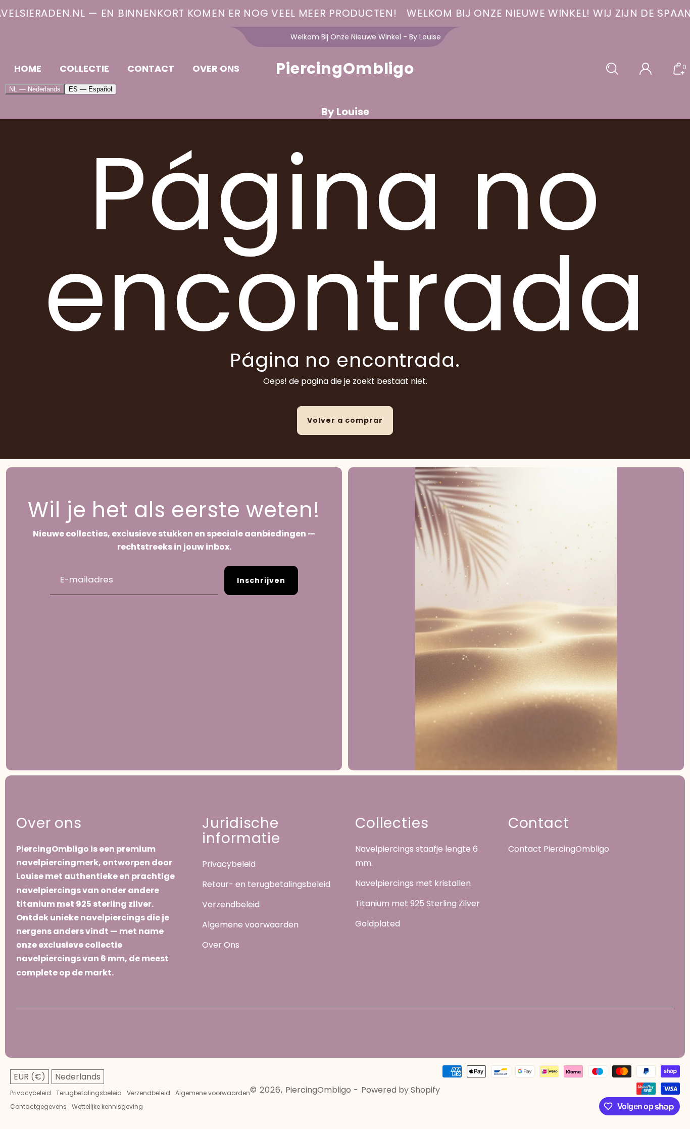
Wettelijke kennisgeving (107, 1107)
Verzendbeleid (231, 904)
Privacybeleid (229, 864)
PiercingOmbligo (318, 1090)
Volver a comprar (345, 420)
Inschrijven (261, 580)
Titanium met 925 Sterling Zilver (417, 903)
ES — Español (90, 89)
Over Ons (220, 945)
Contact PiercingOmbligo (558, 849)
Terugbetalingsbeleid (89, 1093)
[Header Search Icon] (612, 69)
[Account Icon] (645, 69)
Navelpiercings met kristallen (413, 883)
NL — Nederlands (35, 89)
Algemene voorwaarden (250, 924)
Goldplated (377, 923)
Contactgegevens (38, 1107)
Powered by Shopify (400, 1090)
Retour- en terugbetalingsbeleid (266, 884)
